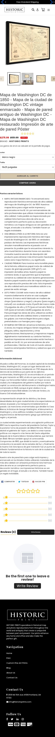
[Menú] (48, 9)
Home (9, 653)
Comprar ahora (27, 183)
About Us (10, 672)
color (2, 152)
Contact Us (11, 677)
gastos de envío (10, 146)
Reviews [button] (8, 532)
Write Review (35, 532)
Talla (2, 162)
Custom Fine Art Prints (17, 663)
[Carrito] (42, 9)
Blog (8, 667)
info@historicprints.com (20, 701)
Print (8, 658)
